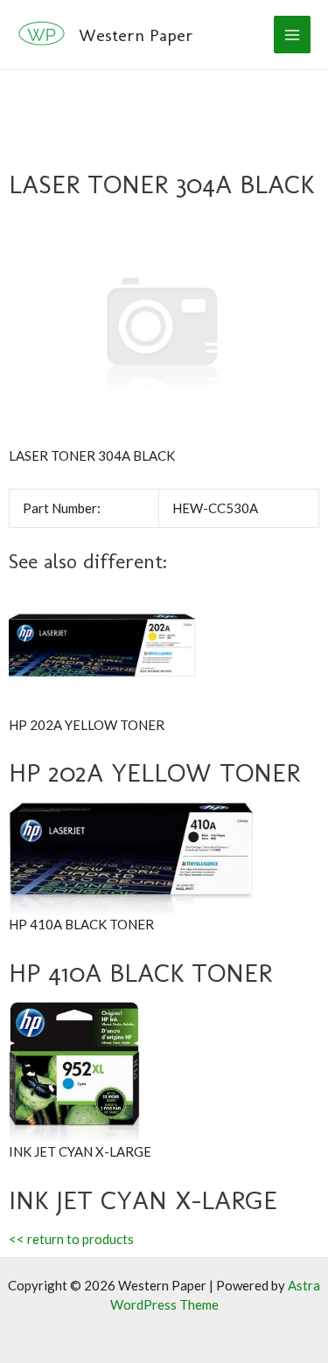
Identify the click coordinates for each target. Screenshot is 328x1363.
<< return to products (71, 1239)
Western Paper (136, 34)
